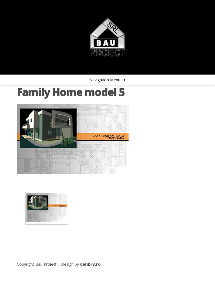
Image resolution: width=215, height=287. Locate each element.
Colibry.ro (90, 264)
